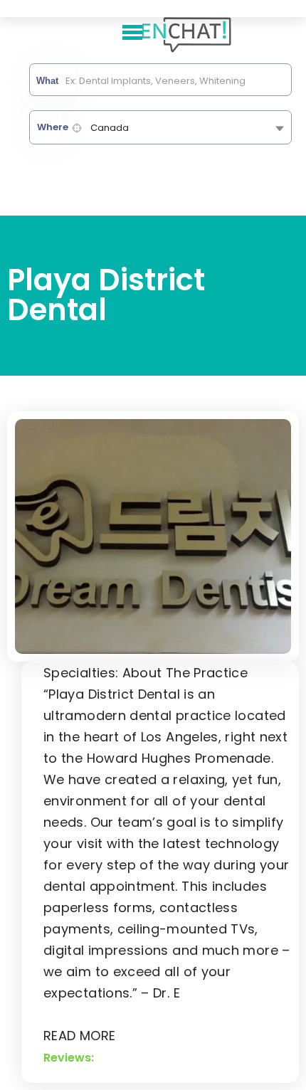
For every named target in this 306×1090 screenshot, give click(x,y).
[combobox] (160, 127)
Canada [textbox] (109, 127)
